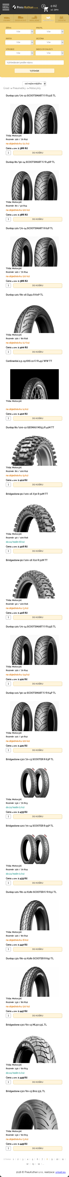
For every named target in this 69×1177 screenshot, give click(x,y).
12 (27, 1163)
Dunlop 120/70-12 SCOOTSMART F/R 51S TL (31, 95)
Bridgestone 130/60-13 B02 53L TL (25, 1091)
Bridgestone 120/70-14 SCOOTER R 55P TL (29, 825)
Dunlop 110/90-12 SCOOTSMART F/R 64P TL (31, 693)
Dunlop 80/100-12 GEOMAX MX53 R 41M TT (30, 427)
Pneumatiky (19, 88)
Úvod (6, 88)
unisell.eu (60, 1172)
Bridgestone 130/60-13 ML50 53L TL (26, 1024)
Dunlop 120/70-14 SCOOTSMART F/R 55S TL (31, 626)
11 (63, 1159)
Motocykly (35, 88)
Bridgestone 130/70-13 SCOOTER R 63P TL (29, 759)
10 (57, 1159)
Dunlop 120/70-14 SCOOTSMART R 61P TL (29, 228)
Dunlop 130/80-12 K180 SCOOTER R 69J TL (30, 958)
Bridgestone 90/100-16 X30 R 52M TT (27, 494)
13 (33, 1163)
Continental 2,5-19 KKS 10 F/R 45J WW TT (29, 361)
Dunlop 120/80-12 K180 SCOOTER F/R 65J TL (31, 892)
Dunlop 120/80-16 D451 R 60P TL (24, 294)
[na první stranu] (26, 9)
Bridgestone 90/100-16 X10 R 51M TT (27, 560)
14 (39, 1163)
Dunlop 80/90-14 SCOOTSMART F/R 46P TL (30, 162)
